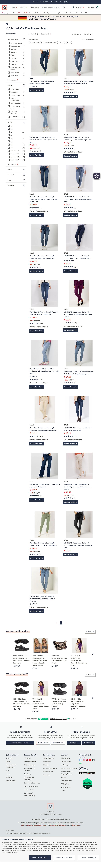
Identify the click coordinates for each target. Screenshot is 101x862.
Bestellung (27, 758)
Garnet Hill (29, 833)
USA (41, 814)
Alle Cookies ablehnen (64, 858)
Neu (14, 13)
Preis (9, 180)
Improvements (46, 833)
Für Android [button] (88, 743)
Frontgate (22, 833)
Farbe (10, 169)
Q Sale (60, 13)
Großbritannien (48, 814)
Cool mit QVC (33, 13)
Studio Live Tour (66, 787)
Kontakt (8, 761)
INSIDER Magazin (48, 758)
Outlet (63, 790)
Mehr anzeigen (12, 80)
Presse (8, 774)
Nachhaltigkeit (65, 765)
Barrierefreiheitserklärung (69, 768)
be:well (42, 13)
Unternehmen (65, 758)
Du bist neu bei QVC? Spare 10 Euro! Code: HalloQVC (50, 2)
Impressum (76, 825)
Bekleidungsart (13, 39)
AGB (22, 825)
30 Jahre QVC (22, 13)
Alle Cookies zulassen (39, 858)
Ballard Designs (14, 833)
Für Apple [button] (73, 743)
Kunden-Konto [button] (43, 743)
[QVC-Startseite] (7, 24)
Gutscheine (46, 765)
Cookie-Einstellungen (88, 858)
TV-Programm (47, 761)
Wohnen (86, 13)
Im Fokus (11, 185)
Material (11, 175)
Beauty (72, 13)
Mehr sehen (90, 632)
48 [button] (69, 42)
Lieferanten (9, 777)
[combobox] (52, 7)
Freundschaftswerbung (50, 768)
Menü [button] (13, 7)
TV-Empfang (65, 784)
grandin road (37, 833)
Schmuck (79, 13)
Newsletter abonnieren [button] (20, 743)
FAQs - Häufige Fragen (31, 786)
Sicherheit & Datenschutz (32, 783)
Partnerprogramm (48, 771)
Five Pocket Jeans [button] (50, 42)
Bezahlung (27, 774)
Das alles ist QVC (66, 761)
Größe (10, 122)
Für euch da (46, 775)
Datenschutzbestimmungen (37, 825)
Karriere (63, 777)
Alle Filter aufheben (88, 39)
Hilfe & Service (28, 789)
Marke (10, 85)
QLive (7, 770)
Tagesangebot (6, 13)
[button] (76, 8)
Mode (66, 13)
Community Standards (58, 825)
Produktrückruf (10, 780)
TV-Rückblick (34, 7)
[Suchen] (64, 7)
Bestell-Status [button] (58, 743)
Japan (60, 814)
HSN (7, 833)
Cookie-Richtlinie (12, 852)
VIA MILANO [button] (35, 42)
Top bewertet (51, 13)
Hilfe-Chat (9, 758)
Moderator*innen (66, 780)
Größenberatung (29, 765)
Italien (55, 814)
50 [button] (62, 42)
